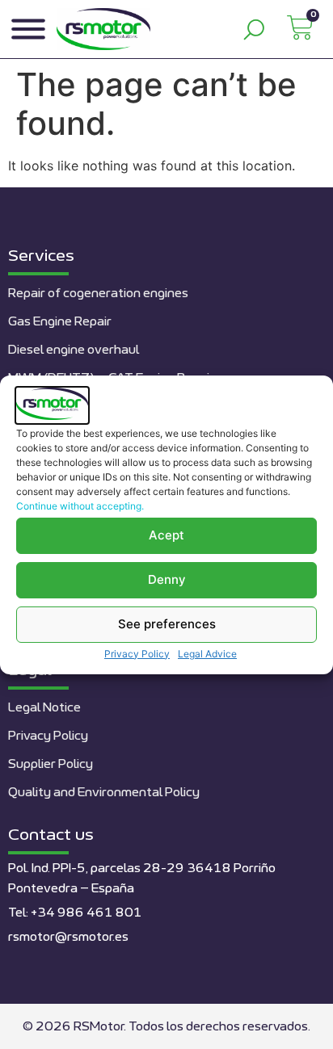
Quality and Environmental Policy (104, 793)
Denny (167, 579)
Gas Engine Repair (60, 322)
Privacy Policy (137, 654)
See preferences (167, 623)
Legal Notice (44, 708)
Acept (166, 535)
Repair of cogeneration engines (98, 293)
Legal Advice (207, 654)
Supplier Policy (50, 764)
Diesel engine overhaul (73, 350)
